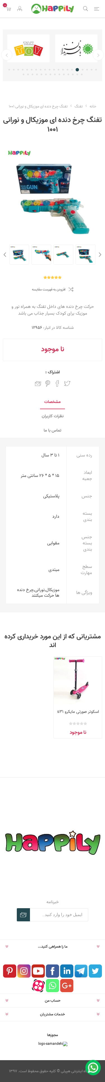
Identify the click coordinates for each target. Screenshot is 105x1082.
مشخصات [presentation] (52, 401)
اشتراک (23, 914)
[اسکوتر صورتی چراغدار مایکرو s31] (78, 681)
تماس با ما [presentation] (52, 430)
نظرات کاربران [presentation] (53, 416)
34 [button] (23, 74)
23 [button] (73, 74)
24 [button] (68, 74)
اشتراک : (52, 372)
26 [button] (59, 74)
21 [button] (82, 74)
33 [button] (28, 74)
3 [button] (87, 70)
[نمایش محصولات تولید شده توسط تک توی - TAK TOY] (36, 48)
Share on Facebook (57, 383)
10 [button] (54, 70)
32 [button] (32, 74)
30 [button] (41, 74)
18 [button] (18, 70)
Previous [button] (99, 254)
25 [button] (64, 74)
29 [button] (46, 74)
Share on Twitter (67, 383)
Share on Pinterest (48, 383)
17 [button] (23, 70)
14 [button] (36, 70)
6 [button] (72, 69)
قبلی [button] (98, 54)
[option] (36, 48)
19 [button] (14, 70)
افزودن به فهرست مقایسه (49, 289)
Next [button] (5, 254)
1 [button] (96, 70)
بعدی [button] (6, 54)
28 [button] (50, 74)
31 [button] (37, 74)
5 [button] (78, 70)
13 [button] (40, 70)
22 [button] (77, 74)
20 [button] (9, 70)
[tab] (52, 402)
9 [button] (58, 70)
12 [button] (45, 70)
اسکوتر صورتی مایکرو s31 (78, 711)
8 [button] (63, 70)
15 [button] (31, 70)
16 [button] (27, 70)
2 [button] (91, 70)
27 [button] (55, 74)
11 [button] (49, 70)
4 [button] (82, 70)
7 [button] (67, 70)
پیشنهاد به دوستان (38, 383)
